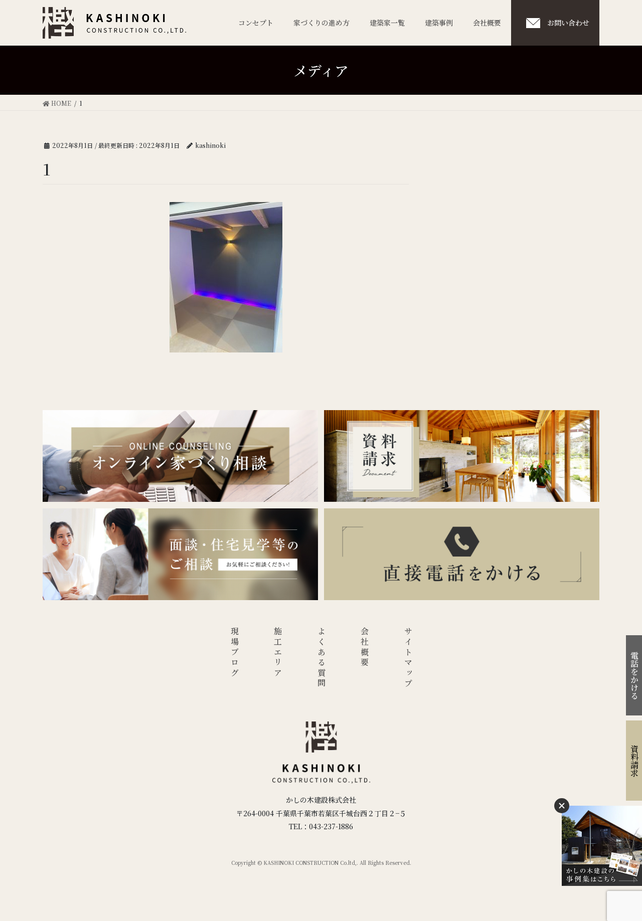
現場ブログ (234, 653)
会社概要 (365, 647)
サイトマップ (408, 658)
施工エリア (278, 653)
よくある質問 (321, 658)
